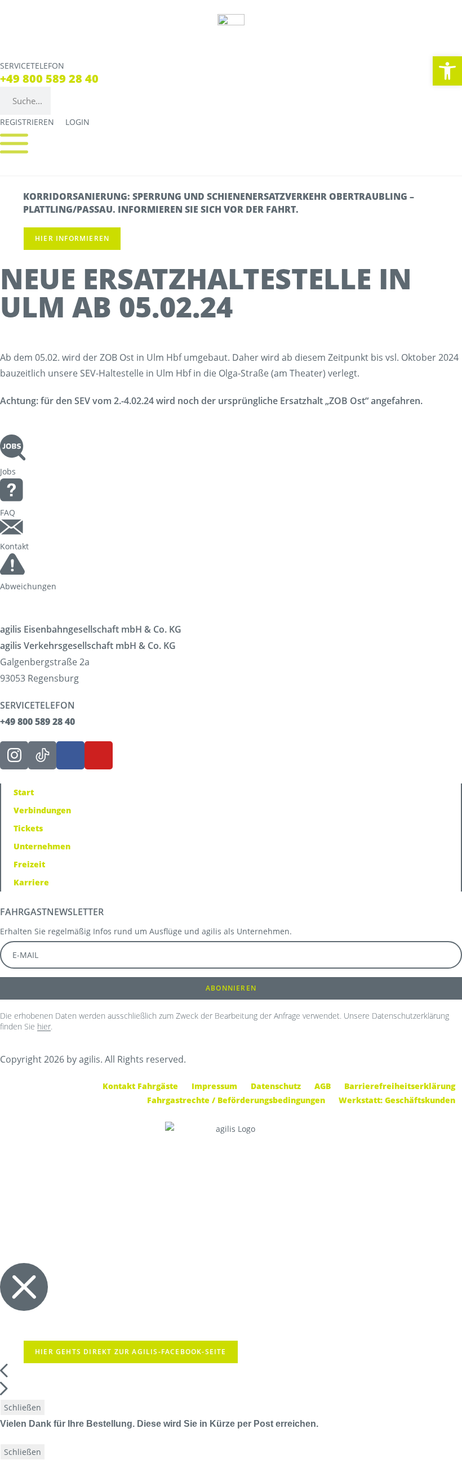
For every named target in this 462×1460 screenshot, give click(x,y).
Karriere (31, 882)
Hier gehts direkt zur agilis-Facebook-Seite (130, 1351)
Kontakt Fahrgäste (140, 1086)
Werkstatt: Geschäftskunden (397, 1100)
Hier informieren (72, 238)
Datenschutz (276, 1086)
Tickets (28, 828)
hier (44, 1026)
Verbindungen (42, 810)
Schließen (22, 1407)
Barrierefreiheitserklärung (399, 1086)
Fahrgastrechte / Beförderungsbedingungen (236, 1100)
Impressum (214, 1086)
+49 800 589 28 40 (49, 78)
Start (24, 792)
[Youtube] (99, 755)
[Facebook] (70, 755)
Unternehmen (42, 846)
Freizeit (29, 864)
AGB (322, 1086)
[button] (447, 71)
